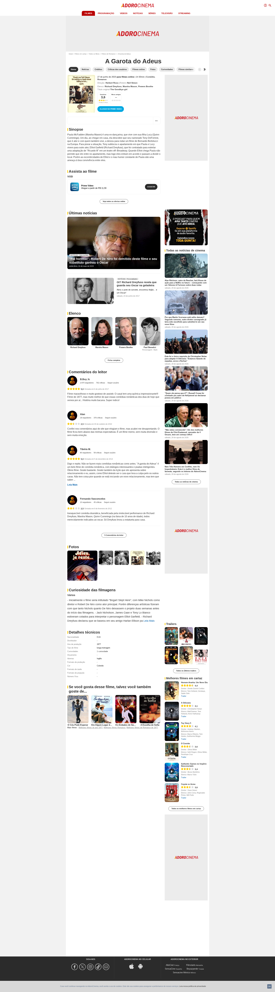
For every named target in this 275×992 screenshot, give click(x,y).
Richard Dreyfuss (113, 86)
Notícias (138, 13)
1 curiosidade (102, 651)
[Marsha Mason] (102, 331)
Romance (102, 79)
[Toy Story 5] (172, 731)
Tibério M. (85, 449)
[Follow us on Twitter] (83, 967)
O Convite (185, 743)
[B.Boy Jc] (72, 381)
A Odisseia (186, 703)
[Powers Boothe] (125, 331)
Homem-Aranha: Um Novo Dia (194, 682)
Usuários (103, 94)
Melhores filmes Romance (114, 728)
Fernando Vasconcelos (92, 499)
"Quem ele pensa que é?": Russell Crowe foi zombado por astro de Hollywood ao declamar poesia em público (185, 395)
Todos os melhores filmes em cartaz (186, 809)
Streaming (184, 13)
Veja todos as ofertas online (114, 201)
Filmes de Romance (108, 54)
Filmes (88, 13)
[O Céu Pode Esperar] (78, 709)
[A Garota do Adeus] (81, 94)
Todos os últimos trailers (186, 671)
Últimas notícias (83, 213)
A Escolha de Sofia (150, 725)
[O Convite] (172, 751)
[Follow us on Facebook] (75, 967)
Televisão (167, 13)
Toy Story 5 (186, 723)
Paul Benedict (150, 347)
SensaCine (170, 969)
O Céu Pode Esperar (78, 725)
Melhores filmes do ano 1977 (91, 728)
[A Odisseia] (172, 711)
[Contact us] (106, 967)
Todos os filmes (94, 54)
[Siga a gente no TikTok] (98, 967)
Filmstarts (191, 965)
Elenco (75, 313)
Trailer (183, 696)
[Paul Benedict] (150, 331)
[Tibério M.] (72, 450)
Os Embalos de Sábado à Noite (130, 725)
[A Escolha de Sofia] (150, 709)
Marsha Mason (130, 86)
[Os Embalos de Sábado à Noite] (125, 709)
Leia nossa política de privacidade (192, 986)
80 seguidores (86, 453)
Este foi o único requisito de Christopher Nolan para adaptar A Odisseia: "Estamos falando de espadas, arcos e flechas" (186, 358)
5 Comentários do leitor (113, 535)
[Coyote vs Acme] (172, 792)
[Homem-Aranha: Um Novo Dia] (172, 690)
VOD (70, 176)
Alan (82, 414)
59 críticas (98, 453)
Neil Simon (132, 83)
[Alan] (72, 415)
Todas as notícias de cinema (186, 482)
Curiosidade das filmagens (92, 590)
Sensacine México (181, 972)
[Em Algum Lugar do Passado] (102, 709)
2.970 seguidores (87, 383)
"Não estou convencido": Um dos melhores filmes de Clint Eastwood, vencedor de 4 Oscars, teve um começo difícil (184, 432)
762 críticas (100, 383)
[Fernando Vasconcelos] (72, 500)
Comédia (150, 77)
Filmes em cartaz (81, 54)
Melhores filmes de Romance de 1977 (142, 728)
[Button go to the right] (204, 69)
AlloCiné (170, 965)
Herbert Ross (112, 83)
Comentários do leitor (88, 372)
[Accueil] (137, 5)
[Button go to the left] (199, 69)
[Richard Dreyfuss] (78, 331)
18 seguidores (86, 418)
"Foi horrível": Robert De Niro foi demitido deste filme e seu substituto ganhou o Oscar (113, 260)
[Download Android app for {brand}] (142, 966)
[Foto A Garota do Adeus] (82, 566)
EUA (99, 637)
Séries (152, 13)
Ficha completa (114, 360)
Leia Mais (72, 485)
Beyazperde (192, 969)
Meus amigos (116, 94)
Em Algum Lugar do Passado (105, 725)
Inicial (71, 54)
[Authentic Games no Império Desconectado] (172, 772)
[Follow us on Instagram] (90, 967)
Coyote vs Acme (188, 784)
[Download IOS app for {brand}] (133, 966)
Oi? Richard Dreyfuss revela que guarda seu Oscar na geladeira (137, 284)
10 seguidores (86, 502)
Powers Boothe (145, 86)
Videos (123, 13)
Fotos (74, 547)
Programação (106, 13)
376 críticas (98, 418)
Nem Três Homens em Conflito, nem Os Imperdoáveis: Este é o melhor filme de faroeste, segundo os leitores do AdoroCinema (185, 469)
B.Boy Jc (85, 379)
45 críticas (98, 502)
